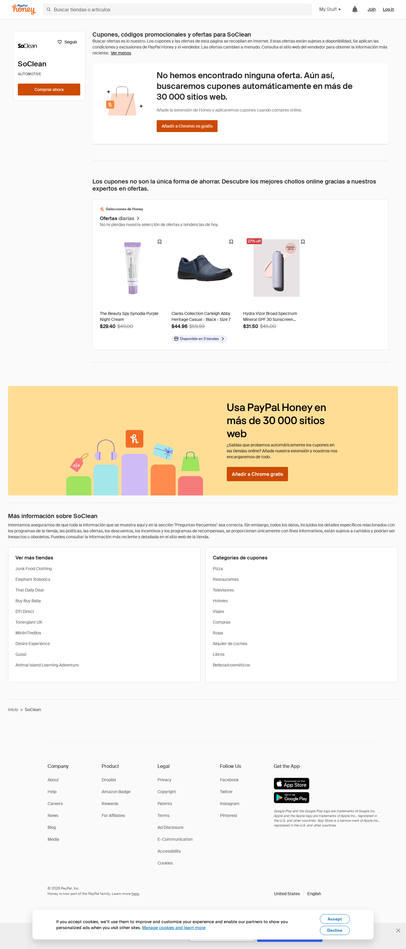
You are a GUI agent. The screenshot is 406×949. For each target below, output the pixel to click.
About (53, 779)
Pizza (218, 568)
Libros (218, 654)
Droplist (109, 779)
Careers (55, 803)
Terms (163, 815)
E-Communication (175, 839)
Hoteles (220, 600)
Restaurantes (226, 579)
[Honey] (24, 9)
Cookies (165, 863)
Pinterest (228, 815)
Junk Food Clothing (33, 568)
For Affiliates (113, 815)
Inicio (13, 709)
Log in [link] (388, 9)
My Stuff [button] (328, 9)
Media (53, 839)
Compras (221, 622)
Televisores (223, 590)
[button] (297, 894)
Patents (165, 803)
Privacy (164, 779)
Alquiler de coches (230, 643)
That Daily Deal (29, 590)
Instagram (230, 803)
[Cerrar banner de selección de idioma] (398, 930)
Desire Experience (32, 643)
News (53, 815)
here (135, 893)
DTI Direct (24, 611)
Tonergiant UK (28, 622)
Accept (335, 919)
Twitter (226, 791)
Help (52, 791)
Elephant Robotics (32, 579)
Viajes (218, 611)
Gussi (20, 654)
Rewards (110, 803)
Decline (334, 930)
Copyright (167, 791)
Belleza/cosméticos (231, 665)
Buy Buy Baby (28, 600)
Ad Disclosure (170, 827)
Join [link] (372, 9)
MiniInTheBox (28, 633)
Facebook (229, 779)
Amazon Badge (116, 791)
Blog (52, 827)
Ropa (218, 633)
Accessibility (169, 851)
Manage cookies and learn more (173, 927)
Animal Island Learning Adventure (47, 665)
